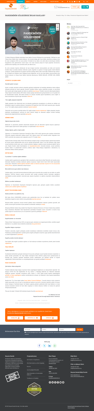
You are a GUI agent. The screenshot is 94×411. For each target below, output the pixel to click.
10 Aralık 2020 (44, 300)
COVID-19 (26, 303)
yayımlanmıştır (39, 291)
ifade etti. (29, 96)
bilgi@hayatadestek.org (76, 360)
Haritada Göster (52, 363)
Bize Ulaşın (43, 1)
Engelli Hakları (32, 303)
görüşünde (28, 114)
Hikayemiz (20, 1)
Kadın (38, 300)
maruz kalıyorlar (40, 126)
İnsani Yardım (34, 300)
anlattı (6, 178)
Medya (27, 1)
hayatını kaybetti (32, 107)
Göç (30, 300)
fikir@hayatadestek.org (76, 368)
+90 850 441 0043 (53, 368)
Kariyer (35, 1)
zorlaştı (43, 204)
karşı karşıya (36, 91)
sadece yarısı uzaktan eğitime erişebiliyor (15, 186)
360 (62, 1)
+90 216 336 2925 (53, 373)
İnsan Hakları (38, 303)
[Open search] (84, 1)
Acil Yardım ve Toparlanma (33, 359)
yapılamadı (20, 234)
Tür (65, 15)
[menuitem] (87, 1)
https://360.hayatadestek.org (77, 376)
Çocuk (27, 300)
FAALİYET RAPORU (54, 1)
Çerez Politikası (71, 407)
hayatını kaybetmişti (41, 110)
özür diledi (11, 277)
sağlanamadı (8, 243)
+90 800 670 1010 (75, 358)
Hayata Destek (10, 1)
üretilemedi (48, 259)
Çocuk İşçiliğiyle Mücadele (33, 369)
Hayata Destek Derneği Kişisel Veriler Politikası (78, 406)
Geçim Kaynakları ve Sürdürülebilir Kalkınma (35, 374)
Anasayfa (58, 15)
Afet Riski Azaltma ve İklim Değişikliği (35, 363)
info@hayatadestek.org (54, 378)
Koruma (29, 366)
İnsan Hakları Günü (45, 303)
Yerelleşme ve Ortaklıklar (32, 378)
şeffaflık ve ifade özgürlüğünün (13, 275)
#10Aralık (21, 303)
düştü (39, 137)
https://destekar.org (75, 374)
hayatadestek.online (35, 146)
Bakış (68, 15)
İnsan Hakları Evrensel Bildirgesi (32, 280)
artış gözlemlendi (36, 224)
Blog (63, 15)
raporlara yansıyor (36, 199)
